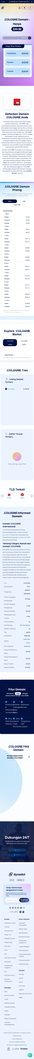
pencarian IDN (7, 535)
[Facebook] (10, 908)
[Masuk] (19, 7)
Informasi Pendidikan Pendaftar (17, 1041)
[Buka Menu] (30, 7)
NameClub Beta (24, 964)
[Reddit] (24, 908)
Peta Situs (22, 986)
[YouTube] (21, 908)
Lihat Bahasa (26, 625)
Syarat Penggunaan (17, 1039)
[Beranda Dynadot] (2, 7)
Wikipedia (27, 646)
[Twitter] (18, 908)
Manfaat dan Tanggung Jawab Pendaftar (17, 1045)
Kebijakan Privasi (17, 1035)
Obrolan (18, 855)
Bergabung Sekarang (24, 900)
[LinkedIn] (15, 908)
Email (17, 850)
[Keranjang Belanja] (24, 7)
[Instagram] (13, 908)
